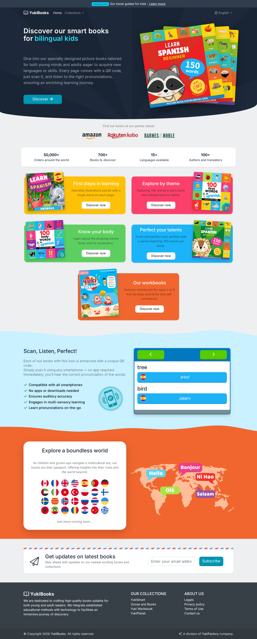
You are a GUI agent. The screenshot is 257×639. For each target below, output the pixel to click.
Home (57, 13)
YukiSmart (138, 600)
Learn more (157, 4)
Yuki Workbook (142, 609)
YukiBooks (58, 634)
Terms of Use (193, 609)
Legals (189, 600)
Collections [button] (73, 13)
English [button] (224, 13)
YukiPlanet (138, 613)
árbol (184, 377)
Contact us (192, 613)
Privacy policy (194, 604)
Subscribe (211, 561)
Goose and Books (143, 604)
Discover (41, 99)
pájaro (185, 398)
